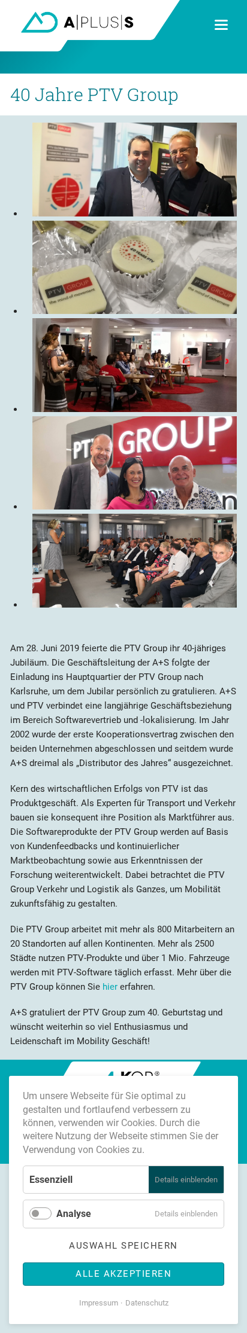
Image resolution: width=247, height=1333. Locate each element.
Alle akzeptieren (123, 1273)
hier (110, 986)
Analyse (73, 1213)
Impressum (98, 1302)
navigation (221, 24)
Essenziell (51, 1179)
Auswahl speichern (123, 1245)
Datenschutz (146, 1302)
